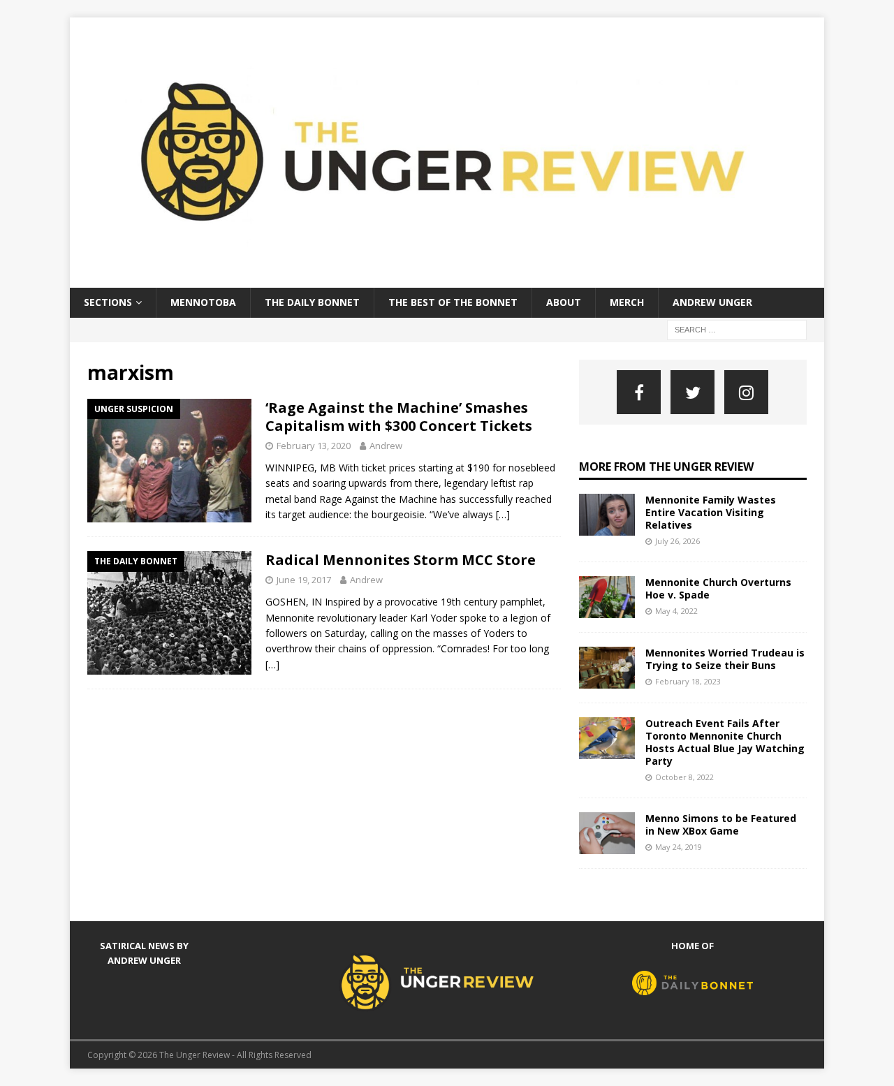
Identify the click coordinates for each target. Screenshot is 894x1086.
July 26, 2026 (677, 541)
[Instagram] (746, 392)
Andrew (385, 445)
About (563, 302)
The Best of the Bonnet (453, 302)
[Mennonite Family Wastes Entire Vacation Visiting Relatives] (607, 515)
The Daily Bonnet (312, 302)
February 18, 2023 (688, 681)
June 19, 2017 (304, 579)
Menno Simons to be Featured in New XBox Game (720, 824)
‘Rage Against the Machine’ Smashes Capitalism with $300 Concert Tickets (398, 416)
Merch (627, 302)
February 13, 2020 (314, 445)
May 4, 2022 (676, 611)
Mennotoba (203, 302)
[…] (503, 514)
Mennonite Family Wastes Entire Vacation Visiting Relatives (710, 512)
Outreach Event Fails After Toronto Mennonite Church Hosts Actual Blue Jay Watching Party (725, 742)
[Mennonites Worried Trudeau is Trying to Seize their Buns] (607, 668)
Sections (108, 302)
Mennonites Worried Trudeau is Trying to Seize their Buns (725, 659)
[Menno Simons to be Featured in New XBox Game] (607, 833)
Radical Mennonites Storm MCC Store (400, 559)
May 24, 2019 (678, 847)
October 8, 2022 (684, 777)
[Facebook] (639, 392)
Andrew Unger (712, 302)
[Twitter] (692, 392)
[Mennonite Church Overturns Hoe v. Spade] (607, 597)
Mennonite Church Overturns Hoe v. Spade (718, 588)
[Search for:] (737, 328)
